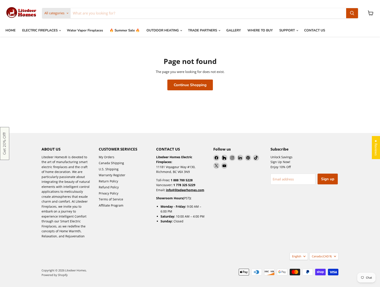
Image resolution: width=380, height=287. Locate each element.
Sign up (327, 179)
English (296, 256)
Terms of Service (111, 199)
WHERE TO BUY (260, 30)
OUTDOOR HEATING (163, 30)
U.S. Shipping (109, 169)
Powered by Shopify (55, 275)
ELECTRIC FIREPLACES (40, 30)
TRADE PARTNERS (203, 30)
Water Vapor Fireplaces (85, 30)
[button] (4, 143)
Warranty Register (112, 175)
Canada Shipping (111, 163)
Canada (322, 256)
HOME (10, 30)
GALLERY (233, 30)
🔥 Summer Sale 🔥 (125, 30)
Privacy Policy (108, 193)
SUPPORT (287, 30)
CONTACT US (314, 30)
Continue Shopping (190, 84)
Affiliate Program (111, 205)
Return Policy (108, 181)
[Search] (352, 13)
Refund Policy (109, 187)
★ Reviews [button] (376, 148)
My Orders (106, 157)
